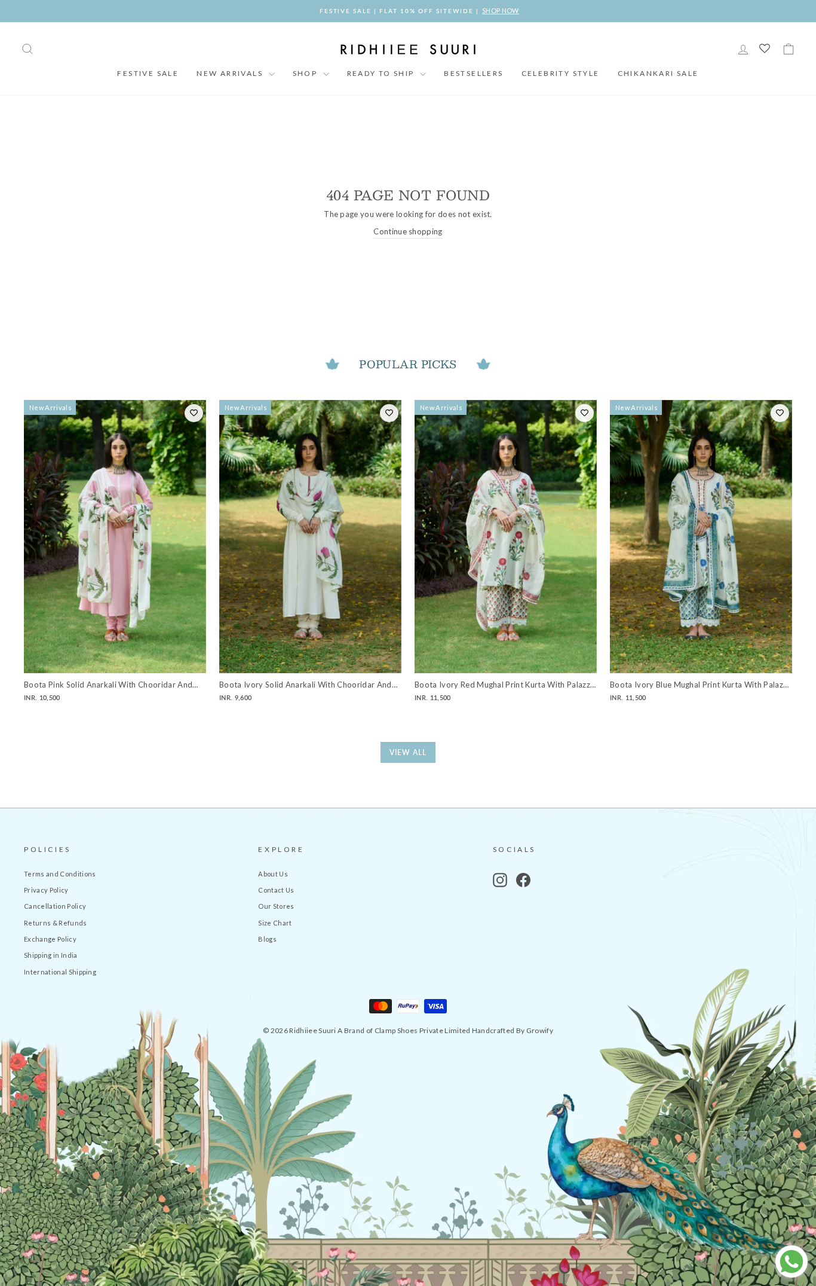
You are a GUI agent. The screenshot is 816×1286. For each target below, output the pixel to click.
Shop (306, 73)
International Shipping (60, 972)
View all (408, 752)
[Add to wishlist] (194, 413)
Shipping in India (51, 955)
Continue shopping (408, 231)
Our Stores (276, 906)
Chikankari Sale (658, 73)
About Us (273, 874)
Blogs (267, 939)
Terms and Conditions (60, 874)
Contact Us (276, 890)
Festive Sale (148, 73)
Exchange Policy (50, 939)
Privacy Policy (46, 890)
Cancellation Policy (55, 906)
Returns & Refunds (55, 923)
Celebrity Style (560, 73)
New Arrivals (231, 73)
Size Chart (275, 923)
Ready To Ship (382, 73)
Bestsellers (473, 73)
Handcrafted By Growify (512, 1030)
